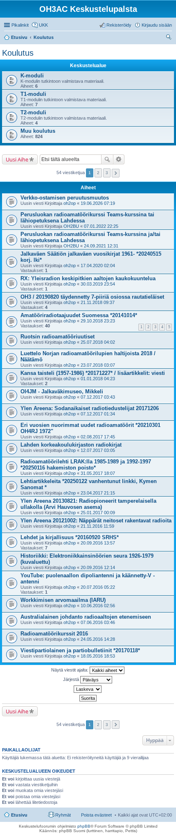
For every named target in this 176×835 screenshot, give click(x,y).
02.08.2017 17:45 (98, 436)
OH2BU (71, 226)
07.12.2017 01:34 (98, 413)
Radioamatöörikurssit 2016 (54, 634)
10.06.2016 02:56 (98, 605)
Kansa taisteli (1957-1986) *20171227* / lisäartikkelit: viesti (92, 373)
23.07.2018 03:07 (98, 365)
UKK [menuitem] (43, 25)
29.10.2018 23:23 (98, 320)
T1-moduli (33, 94)
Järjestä (71, 679)
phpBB (83, 826)
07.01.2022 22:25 (101, 226)
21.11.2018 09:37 (98, 302)
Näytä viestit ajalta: (70, 669)
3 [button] (107, 172)
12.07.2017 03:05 (98, 450)
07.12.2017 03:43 (98, 397)
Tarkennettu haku (118, 159)
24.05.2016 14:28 (98, 639)
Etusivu (19, 814)
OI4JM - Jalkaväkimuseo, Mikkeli (61, 391)
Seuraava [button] (116, 173)
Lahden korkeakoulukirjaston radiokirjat (71, 445)
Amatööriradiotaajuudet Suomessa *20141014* (78, 315)
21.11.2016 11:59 (97, 526)
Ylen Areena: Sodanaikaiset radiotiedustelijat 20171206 (89, 408)
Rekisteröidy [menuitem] (118, 25)
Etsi (107, 159)
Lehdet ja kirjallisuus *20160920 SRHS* (69, 537)
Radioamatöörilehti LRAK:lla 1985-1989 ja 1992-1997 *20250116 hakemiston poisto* (85, 464)
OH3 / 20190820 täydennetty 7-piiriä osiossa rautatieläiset (92, 297)
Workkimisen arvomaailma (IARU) (63, 600)
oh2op (69, 203)
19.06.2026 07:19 (98, 203)
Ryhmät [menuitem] (63, 814)
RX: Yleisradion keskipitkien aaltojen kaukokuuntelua (88, 278)
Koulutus (18, 52)
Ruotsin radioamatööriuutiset (57, 337)
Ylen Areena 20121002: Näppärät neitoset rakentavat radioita (95, 520)
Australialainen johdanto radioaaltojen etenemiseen (85, 617)
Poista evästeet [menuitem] (96, 814)
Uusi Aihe (17, 159)
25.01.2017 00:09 (98, 512)
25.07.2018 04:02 (98, 342)
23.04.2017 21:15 (98, 492)
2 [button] (98, 172)
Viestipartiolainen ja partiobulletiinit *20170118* (80, 650)
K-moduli (32, 76)
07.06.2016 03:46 (98, 622)
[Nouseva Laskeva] (88, 689)
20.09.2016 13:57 (98, 542)
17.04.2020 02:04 (98, 265)
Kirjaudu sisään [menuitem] (157, 25)
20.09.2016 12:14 (98, 567)
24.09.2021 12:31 (101, 245)
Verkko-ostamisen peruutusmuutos (64, 198)
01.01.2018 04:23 (98, 378)
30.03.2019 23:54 (98, 283)
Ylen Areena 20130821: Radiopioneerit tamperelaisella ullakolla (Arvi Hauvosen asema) (88, 504)
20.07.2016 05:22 (98, 587)
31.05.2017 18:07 (98, 473)
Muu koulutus (37, 131)
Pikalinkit (20, 25)
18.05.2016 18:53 (98, 655)
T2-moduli (33, 112)
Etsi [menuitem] (169, 38)
